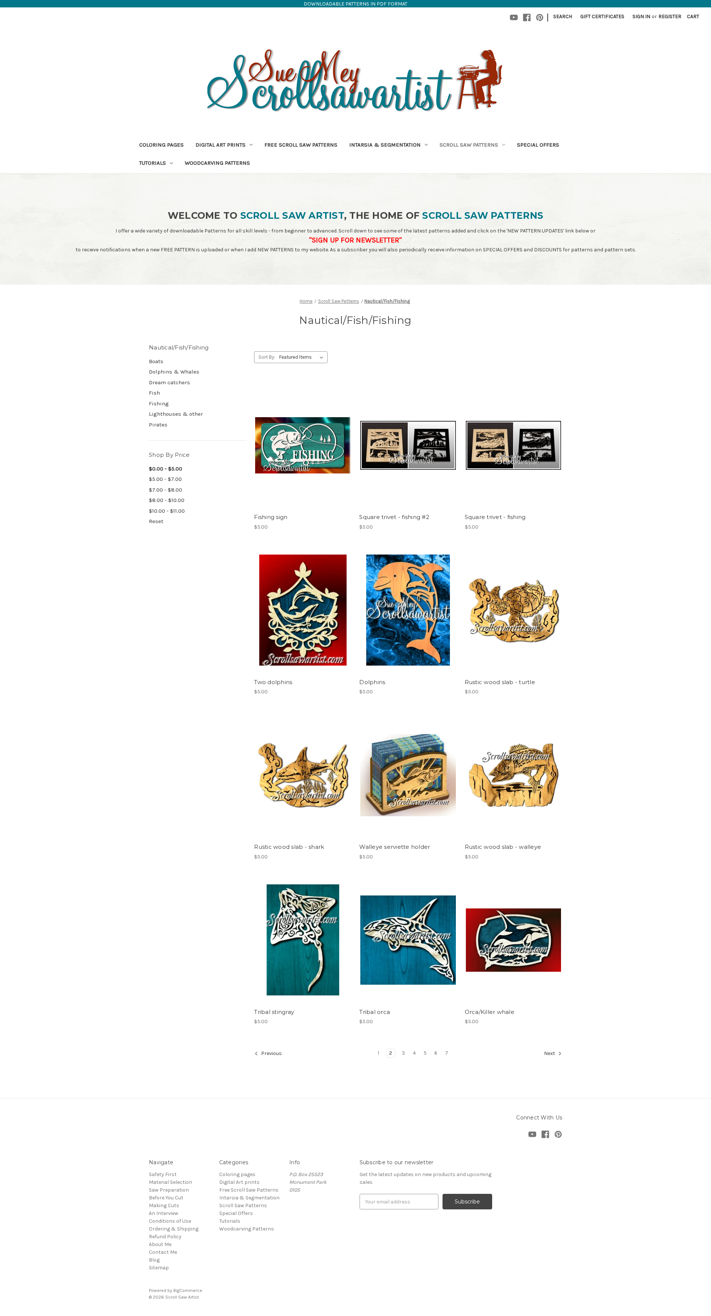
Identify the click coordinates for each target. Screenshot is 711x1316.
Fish (154, 392)
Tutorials (152, 163)
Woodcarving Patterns (217, 163)
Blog (154, 1260)
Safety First (163, 1174)
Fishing (159, 403)
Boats (156, 361)
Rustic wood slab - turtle (500, 682)
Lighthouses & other (176, 414)
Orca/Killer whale (489, 1011)
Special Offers (538, 144)
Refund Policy (165, 1236)
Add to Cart (303, 458)
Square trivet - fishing (495, 516)
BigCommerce (187, 1290)
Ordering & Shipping (173, 1229)
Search (562, 16)
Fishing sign (270, 516)
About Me (160, 1244)
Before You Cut (166, 1198)
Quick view (301, 432)
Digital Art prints (221, 144)
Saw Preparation (169, 1190)
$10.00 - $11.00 (167, 511)
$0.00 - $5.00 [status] (165, 468)
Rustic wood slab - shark (289, 846)
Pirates (158, 424)
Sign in (641, 16)
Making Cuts (164, 1205)
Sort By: (266, 357)
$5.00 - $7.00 (165, 479)
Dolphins (372, 682)
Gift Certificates (602, 16)
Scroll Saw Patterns (469, 144)
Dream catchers (169, 382)
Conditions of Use (170, 1221)
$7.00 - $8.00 (165, 489)
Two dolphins (273, 682)
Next (550, 1054)
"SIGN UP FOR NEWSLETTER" (355, 240)
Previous (271, 1054)
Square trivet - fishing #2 (394, 516)
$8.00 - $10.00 (166, 500)
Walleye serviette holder (394, 846)
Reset (156, 521)
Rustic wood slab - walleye (503, 846)
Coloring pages (161, 144)
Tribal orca (374, 1011)
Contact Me (163, 1252)
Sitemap (159, 1268)
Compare (300, 445)
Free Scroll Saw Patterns (300, 144)
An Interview (163, 1213)
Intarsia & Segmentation (385, 144)
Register (669, 16)
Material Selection (170, 1182)
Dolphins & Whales (174, 371)
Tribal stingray (274, 1011)
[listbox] (302, 357)
